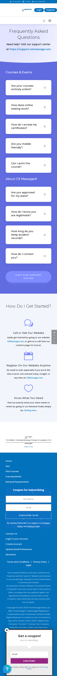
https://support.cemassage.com (30, 49)
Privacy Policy (40, 562)
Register (50, 10)
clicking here (30, 410)
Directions (11, 554)
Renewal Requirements (17, 481)
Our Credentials (40, 1)
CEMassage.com (15, 341)
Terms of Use (17, 1)
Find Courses (12, 471)
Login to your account (17, 538)
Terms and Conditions (18, 562)
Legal (28, 565)
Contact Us (11, 533)
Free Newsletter (13, 476)
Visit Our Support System (28, 277)
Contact (27, 1)
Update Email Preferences (19, 549)
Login (39, 10)
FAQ (31, 447)
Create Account (14, 544)
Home (26, 447)
